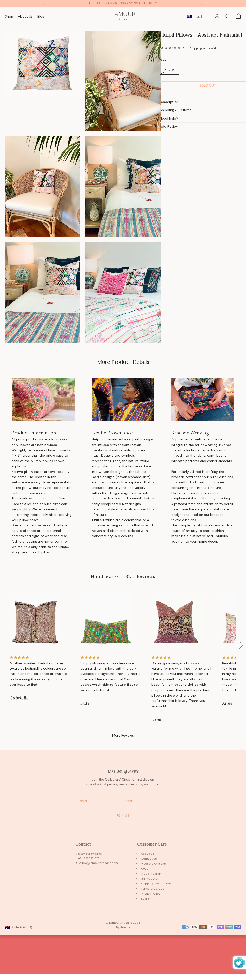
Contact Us (149, 858)
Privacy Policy (150, 894)
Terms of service (152, 888)
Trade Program (151, 874)
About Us (25, 16)
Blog (40, 16)
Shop (9, 16)
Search (146, 899)
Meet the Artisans (153, 864)
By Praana (123, 927)
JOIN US (123, 815)
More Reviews (123, 735)
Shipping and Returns (156, 883)
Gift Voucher (150, 879)
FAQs (144, 869)
